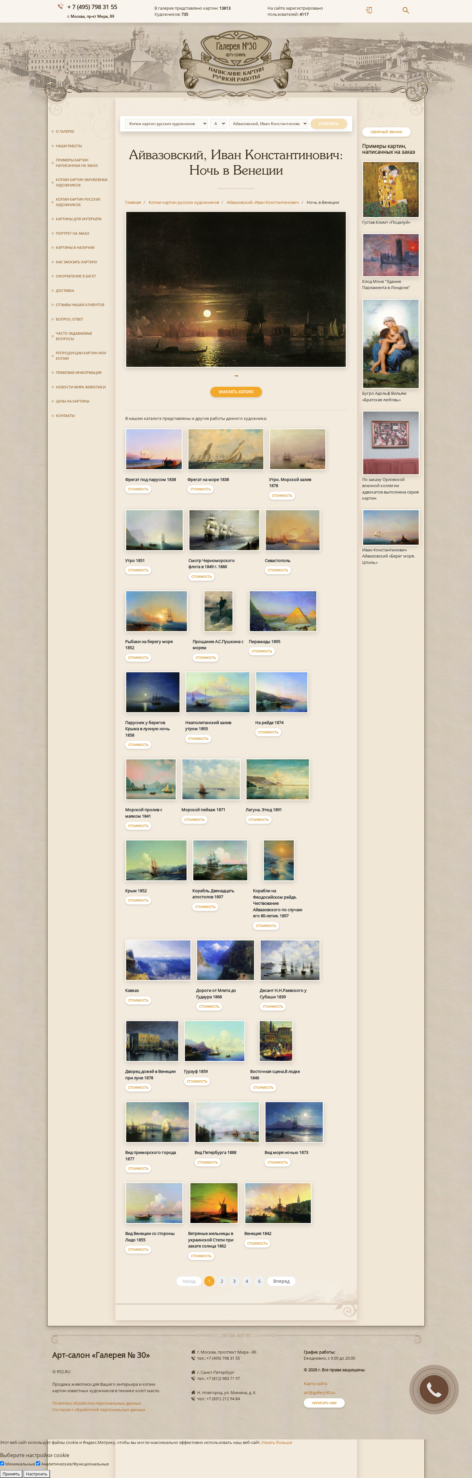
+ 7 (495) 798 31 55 (92, 7)
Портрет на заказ (72, 233)
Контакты (65, 415)
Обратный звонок (386, 132)
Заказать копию (236, 391)
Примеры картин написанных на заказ (77, 163)
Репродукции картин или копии (81, 355)
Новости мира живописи (81, 387)
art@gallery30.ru (319, 1392)
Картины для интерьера (78, 218)
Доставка (65, 290)
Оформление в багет (76, 276)
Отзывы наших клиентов (80, 304)
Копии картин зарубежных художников (82, 182)
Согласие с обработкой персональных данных (98, 1409)
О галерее (65, 131)
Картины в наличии (75, 247)
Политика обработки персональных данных (96, 1403)
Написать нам (324, 1403)
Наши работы (69, 145)
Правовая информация (78, 372)
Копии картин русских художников (78, 202)
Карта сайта (315, 1383)
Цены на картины (72, 401)
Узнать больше (276, 1442)
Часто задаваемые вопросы (74, 336)
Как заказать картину (76, 261)
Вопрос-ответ (69, 319)
